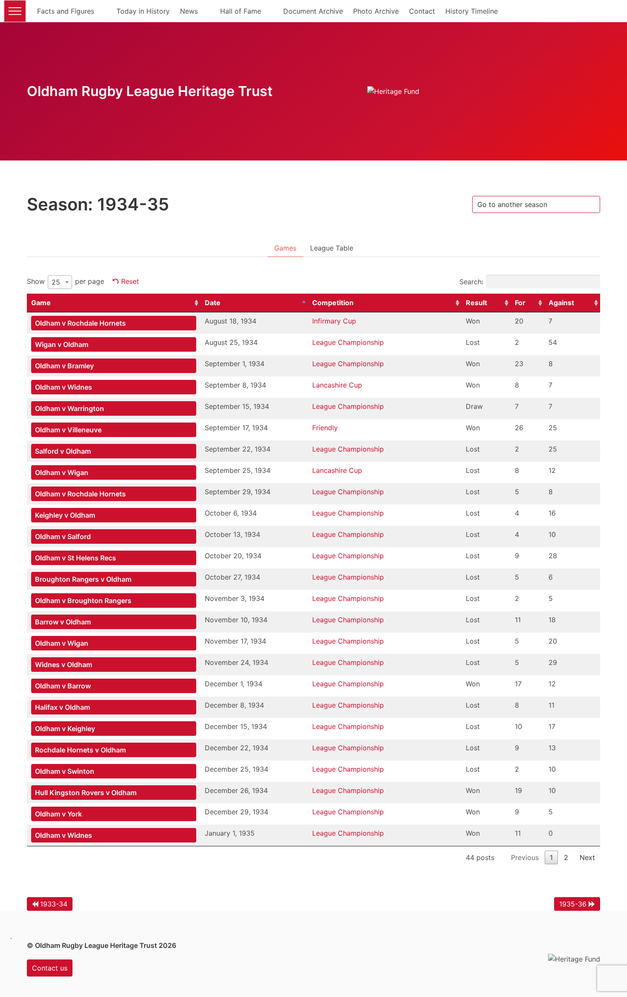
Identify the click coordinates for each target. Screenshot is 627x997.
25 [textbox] (56, 282)
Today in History (143, 11)
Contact (422, 11)
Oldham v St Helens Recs (75, 558)
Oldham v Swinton (64, 771)
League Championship (348, 342)
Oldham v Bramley (64, 365)
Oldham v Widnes (63, 387)
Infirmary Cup (334, 321)
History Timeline (471, 11)
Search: (471, 281)
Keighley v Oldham (65, 515)
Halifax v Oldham (62, 707)
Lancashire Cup (337, 385)
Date (213, 302)
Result (476, 302)
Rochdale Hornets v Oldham (80, 750)
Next (587, 857)
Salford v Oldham (63, 451)
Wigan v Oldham (61, 344)
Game (41, 302)
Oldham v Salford (63, 536)
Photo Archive (376, 11)
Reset (130, 281)
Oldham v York (58, 814)
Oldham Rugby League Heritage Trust (150, 91)
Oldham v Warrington (69, 408)
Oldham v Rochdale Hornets (80, 323)
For (520, 302)
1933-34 (53, 904)
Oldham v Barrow (63, 686)
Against (561, 302)
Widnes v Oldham (63, 664)
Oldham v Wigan (61, 472)
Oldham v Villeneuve (68, 430)
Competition (333, 302)
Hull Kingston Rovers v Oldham (85, 792)
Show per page (65, 281)
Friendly (325, 427)
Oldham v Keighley (65, 728)
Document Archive (313, 11)
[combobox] (60, 282)
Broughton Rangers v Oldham (83, 579)
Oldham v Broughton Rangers (83, 600)
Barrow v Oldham (63, 622)
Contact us (49, 968)
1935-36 (572, 904)
